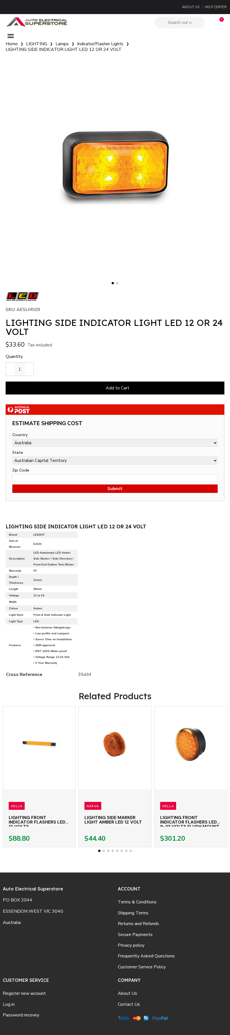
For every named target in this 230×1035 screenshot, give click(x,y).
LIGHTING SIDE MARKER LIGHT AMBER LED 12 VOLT (113, 820)
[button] (219, 22)
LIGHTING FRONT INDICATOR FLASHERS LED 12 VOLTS (37, 822)
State (17, 452)
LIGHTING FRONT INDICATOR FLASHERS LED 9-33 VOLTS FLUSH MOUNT (189, 822)
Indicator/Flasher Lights (100, 44)
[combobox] (180, 22)
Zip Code (20, 470)
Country (20, 434)
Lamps (62, 44)
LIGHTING (36, 44)
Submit (115, 488)
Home (12, 44)
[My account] (210, 22)
